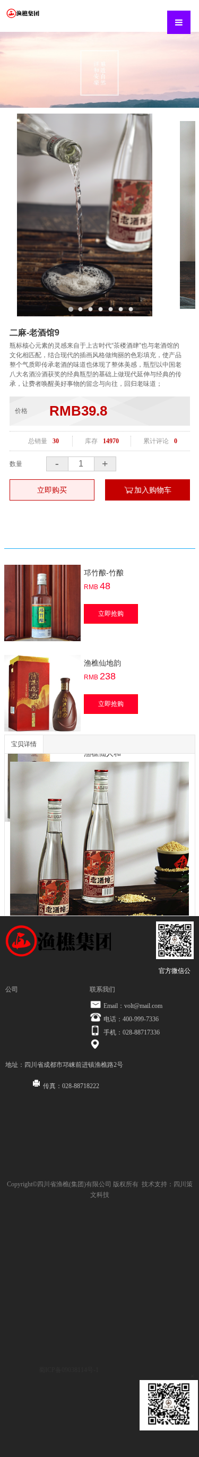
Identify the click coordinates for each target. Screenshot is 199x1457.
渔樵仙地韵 (102, 663)
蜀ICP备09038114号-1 (69, 1370)
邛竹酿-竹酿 (104, 572)
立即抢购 (111, 613)
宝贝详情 (24, 744)
